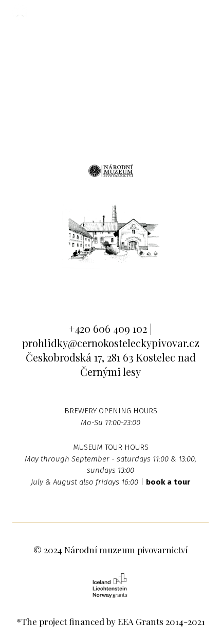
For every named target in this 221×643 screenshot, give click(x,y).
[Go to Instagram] (110, 289)
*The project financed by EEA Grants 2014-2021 (110, 621)
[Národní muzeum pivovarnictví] (20, 11)
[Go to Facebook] (79, 289)
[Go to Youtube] (142, 289)
